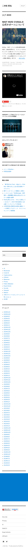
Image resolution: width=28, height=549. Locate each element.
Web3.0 (6, 292)
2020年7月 (7, 439)
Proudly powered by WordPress (16, 546)
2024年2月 (7, 347)
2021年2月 (7, 423)
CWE (8, 64)
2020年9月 (7, 434)
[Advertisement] (14, 233)
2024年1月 (7, 349)
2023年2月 (7, 373)
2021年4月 (7, 419)
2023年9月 (7, 358)
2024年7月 (7, 338)
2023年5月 (7, 366)
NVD (14, 64)
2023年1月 (7, 375)
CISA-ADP (18, 62)
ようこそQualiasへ (9, 169)
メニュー (23, 5)
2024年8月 (7, 336)
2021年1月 (7, 425)
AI (4, 268)
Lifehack (6, 277)
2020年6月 (7, 441)
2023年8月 (7, 360)
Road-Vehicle (7, 286)
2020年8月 (7, 436)
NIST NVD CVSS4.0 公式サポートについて (13, 23)
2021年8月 (7, 410)
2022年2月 (7, 399)
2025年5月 (7, 316)
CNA (23, 62)
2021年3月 (7, 421)
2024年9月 (7, 334)
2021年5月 (7, 417)
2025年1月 (7, 325)
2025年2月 (7, 323)
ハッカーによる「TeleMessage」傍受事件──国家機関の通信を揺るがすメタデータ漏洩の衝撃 (14, 195)
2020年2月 (7, 450)
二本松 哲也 (7, 6)
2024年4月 (7, 345)
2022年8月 (7, 386)
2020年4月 (7, 445)
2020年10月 (7, 432)
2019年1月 (7, 460)
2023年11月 (7, 353)
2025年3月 (7, 320)
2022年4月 (7, 395)
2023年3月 (7, 371)
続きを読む (22, 58)
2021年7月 (7, 412)
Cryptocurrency (8, 275)
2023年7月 (7, 362)
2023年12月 (7, 351)
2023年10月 (7, 355)
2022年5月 (7, 393)
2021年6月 (7, 415)
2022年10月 (7, 382)
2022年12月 (7, 377)
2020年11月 (7, 430)
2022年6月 (7, 390)
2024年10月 (7, 331)
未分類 (5, 299)
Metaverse (6, 279)
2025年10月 (7, 314)
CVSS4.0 (4, 64)
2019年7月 (7, 458)
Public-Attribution (8, 284)
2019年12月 (7, 452)
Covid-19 (6, 273)
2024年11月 (7, 329)
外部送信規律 (7, 171)
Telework (6, 290)
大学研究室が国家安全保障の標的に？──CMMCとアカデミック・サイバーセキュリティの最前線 (15, 208)
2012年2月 (7, 465)
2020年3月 (7, 447)
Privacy (6, 281)
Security (12, 62)
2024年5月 (7, 342)
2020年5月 (7, 443)
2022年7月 (7, 388)
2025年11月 (7, 312)
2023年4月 (7, 369)
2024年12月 (7, 327)
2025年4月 (7, 318)
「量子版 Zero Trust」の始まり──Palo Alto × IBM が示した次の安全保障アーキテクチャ (14, 186)
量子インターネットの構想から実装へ (14, 191)
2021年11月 (7, 406)
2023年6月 (7, 364)
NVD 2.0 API (18, 64)
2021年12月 (7, 404)
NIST (11, 64)
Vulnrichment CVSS (7, 65)
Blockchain (7, 270)
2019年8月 (7, 456)
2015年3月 (7, 463)
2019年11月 (7, 454)
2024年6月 (7, 340)
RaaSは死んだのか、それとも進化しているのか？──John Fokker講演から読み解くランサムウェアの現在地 (15, 202)
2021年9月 (7, 408)
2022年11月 (7, 380)
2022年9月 (7, 384)
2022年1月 (7, 401)
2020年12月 (7, 428)
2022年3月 (7, 397)
